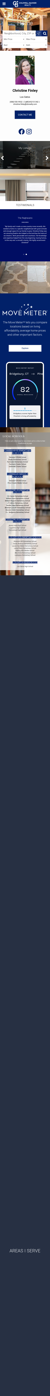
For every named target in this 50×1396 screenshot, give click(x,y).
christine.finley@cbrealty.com (25, 104)
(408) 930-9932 (16, 102)
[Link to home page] (25, 4)
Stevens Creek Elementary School (17, 510)
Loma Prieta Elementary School (25, 548)
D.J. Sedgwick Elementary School (17, 512)
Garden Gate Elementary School (17, 505)
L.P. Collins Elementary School (17, 503)
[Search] (44, 33)
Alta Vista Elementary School (25, 553)
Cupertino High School (17, 528)
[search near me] (39, 33)
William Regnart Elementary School (17, 501)
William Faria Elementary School (17, 498)
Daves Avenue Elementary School (25, 544)
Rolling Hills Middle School (25, 550)
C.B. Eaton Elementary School (17, 496)
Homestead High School (17, 530)
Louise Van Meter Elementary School (25, 546)
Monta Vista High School (17, 525)
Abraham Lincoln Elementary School (17, 508)
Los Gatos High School (25, 566)
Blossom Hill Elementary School (25, 541)
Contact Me (25, 114)
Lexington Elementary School (25, 555)
